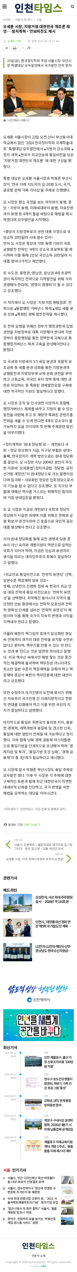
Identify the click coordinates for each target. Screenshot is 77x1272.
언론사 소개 (38, 1256)
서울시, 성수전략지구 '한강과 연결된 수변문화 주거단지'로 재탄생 (31, 1190)
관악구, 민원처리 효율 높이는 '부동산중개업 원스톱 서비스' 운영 (31, 1221)
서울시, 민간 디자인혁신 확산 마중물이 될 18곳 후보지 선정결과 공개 (31, 1180)
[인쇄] (14, 48)
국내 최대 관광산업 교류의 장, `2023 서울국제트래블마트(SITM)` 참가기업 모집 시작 (32, 1202)
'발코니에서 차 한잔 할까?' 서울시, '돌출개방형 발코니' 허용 (32, 1210)
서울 (39, 20)
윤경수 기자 (14, 41)
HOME (7, 20)
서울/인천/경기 (23, 20)
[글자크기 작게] (22, 48)
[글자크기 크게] (28, 48)
